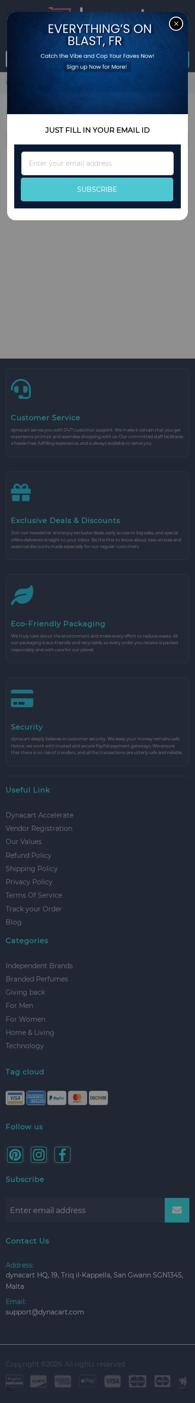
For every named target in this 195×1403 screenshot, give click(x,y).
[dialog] (97, 701)
